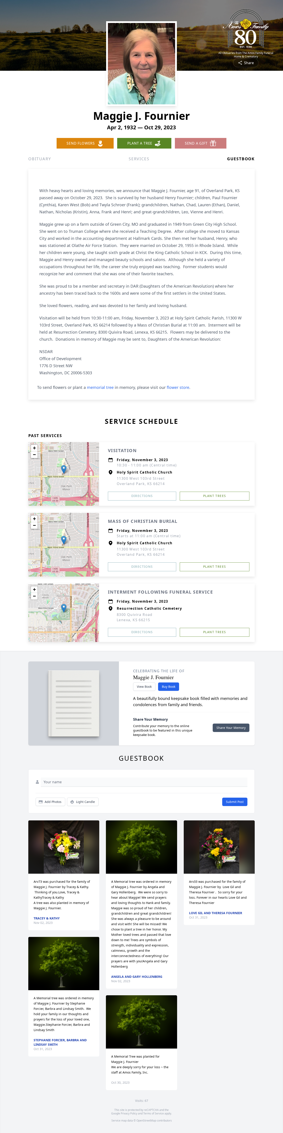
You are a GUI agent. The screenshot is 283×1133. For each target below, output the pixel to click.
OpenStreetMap (146, 1120)
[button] (64, 469)
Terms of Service (153, 1113)
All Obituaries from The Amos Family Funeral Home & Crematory (245, 54)
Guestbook (241, 158)
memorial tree (100, 387)
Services (139, 158)
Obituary (39, 158)
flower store (178, 387)
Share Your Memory (231, 728)
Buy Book (168, 686)
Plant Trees (214, 496)
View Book (144, 686)
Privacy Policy (129, 1113)
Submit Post (235, 802)
